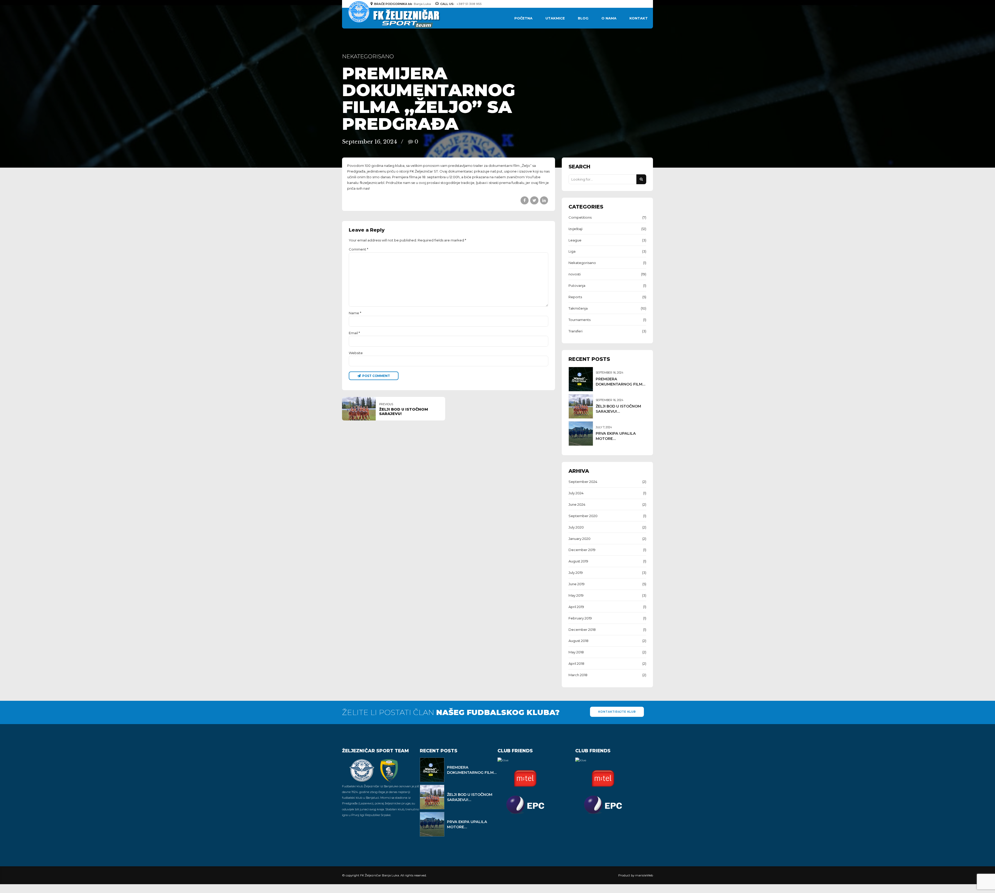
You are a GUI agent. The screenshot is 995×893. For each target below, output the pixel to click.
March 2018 (577, 675)
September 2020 (583, 516)
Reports (575, 297)
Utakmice (555, 18)
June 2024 (576, 504)
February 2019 (580, 618)
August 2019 (578, 561)
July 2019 (575, 572)
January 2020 (579, 539)
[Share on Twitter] (534, 200)
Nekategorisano (368, 56)
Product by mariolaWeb (635, 875)
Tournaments (579, 320)
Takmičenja (578, 308)
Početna (523, 18)
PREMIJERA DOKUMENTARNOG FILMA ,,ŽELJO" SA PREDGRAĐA (620, 384)
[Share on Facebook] (525, 200)
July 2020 (576, 527)
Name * (355, 313)
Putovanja (576, 285)
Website (356, 353)
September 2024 (582, 482)
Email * (354, 333)
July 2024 (576, 493)
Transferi (575, 331)
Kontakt (638, 18)
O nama (608, 18)
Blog (583, 18)
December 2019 (581, 550)
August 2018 (578, 641)
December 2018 (582, 629)
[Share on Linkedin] (544, 200)
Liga (571, 251)
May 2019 (576, 595)
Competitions (580, 217)
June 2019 (576, 584)
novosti (574, 274)
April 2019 (576, 607)
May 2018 (576, 652)
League (574, 240)
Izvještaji (575, 229)
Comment (358, 249)
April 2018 (576, 663)
